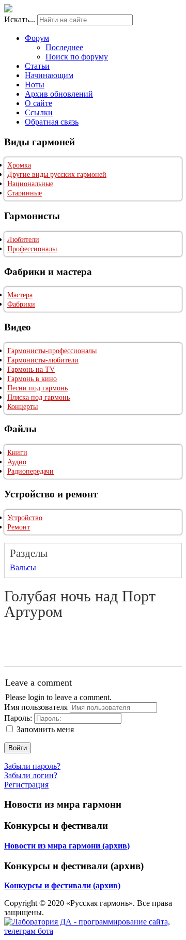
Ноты (34, 84)
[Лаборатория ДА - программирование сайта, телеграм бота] (93, 931)
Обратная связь (52, 121)
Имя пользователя (36, 707)
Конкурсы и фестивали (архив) (62, 885)
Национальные (30, 184)
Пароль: (18, 718)
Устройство (24, 518)
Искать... (19, 19)
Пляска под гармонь (38, 397)
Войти (17, 748)
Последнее (64, 47)
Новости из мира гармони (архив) (67, 845)
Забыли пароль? (32, 766)
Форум (37, 38)
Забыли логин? (30, 775)
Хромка (19, 165)
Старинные (24, 193)
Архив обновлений (59, 93)
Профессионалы (32, 249)
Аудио (16, 462)
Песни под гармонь (37, 388)
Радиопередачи (30, 471)
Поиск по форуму (76, 56)
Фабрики (21, 304)
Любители (23, 240)
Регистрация (26, 784)
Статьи (37, 66)
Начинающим (49, 75)
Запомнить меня (45, 729)
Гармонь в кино (32, 379)
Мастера (20, 295)
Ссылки (39, 112)
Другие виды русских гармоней (56, 174)
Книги (17, 453)
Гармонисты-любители (43, 360)
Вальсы (23, 567)
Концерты (22, 407)
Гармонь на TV (31, 369)
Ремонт (18, 527)
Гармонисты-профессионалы (52, 351)
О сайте (38, 103)
